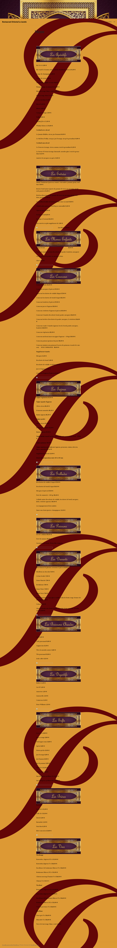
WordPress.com (35, 945)
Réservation (108, 21)
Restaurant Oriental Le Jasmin (14, 22)
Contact (101, 21)
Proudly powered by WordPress (10, 945)
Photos (89, 21)
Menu (95, 21)
